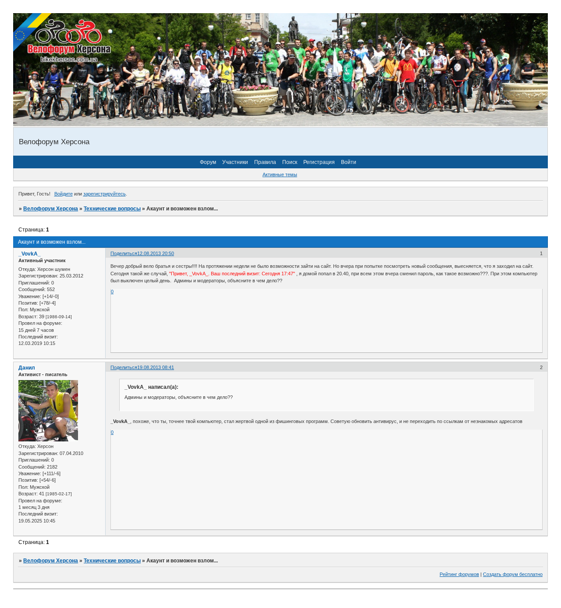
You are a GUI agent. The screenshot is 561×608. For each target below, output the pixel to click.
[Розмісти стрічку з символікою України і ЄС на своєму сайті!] (33, 33)
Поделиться (123, 253)
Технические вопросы (112, 209)
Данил (26, 368)
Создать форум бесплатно (513, 574)
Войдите (63, 193)
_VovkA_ (29, 254)
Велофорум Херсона (50, 209)
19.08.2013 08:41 (155, 367)
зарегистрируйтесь (104, 193)
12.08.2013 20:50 (155, 253)
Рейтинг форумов (459, 574)
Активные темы (280, 174)
